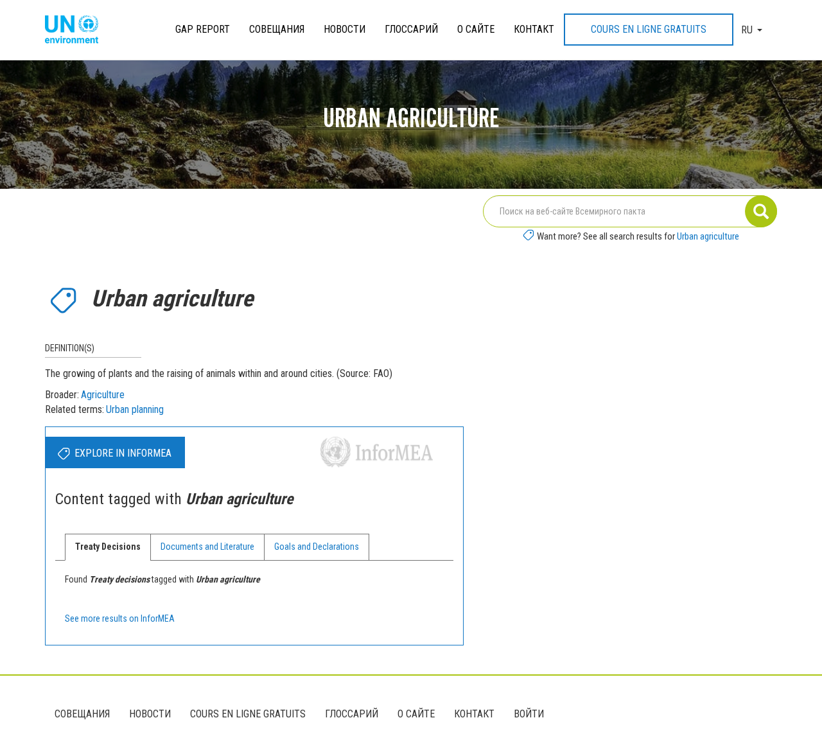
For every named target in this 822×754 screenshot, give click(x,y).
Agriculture (103, 395)
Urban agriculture (708, 236)
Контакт (534, 29)
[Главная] (76, 30)
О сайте (475, 29)
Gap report (202, 29)
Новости (344, 29)
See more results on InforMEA (120, 618)
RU (747, 30)
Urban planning (135, 409)
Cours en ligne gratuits (648, 29)
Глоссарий (411, 29)
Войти (529, 714)
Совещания (276, 29)
